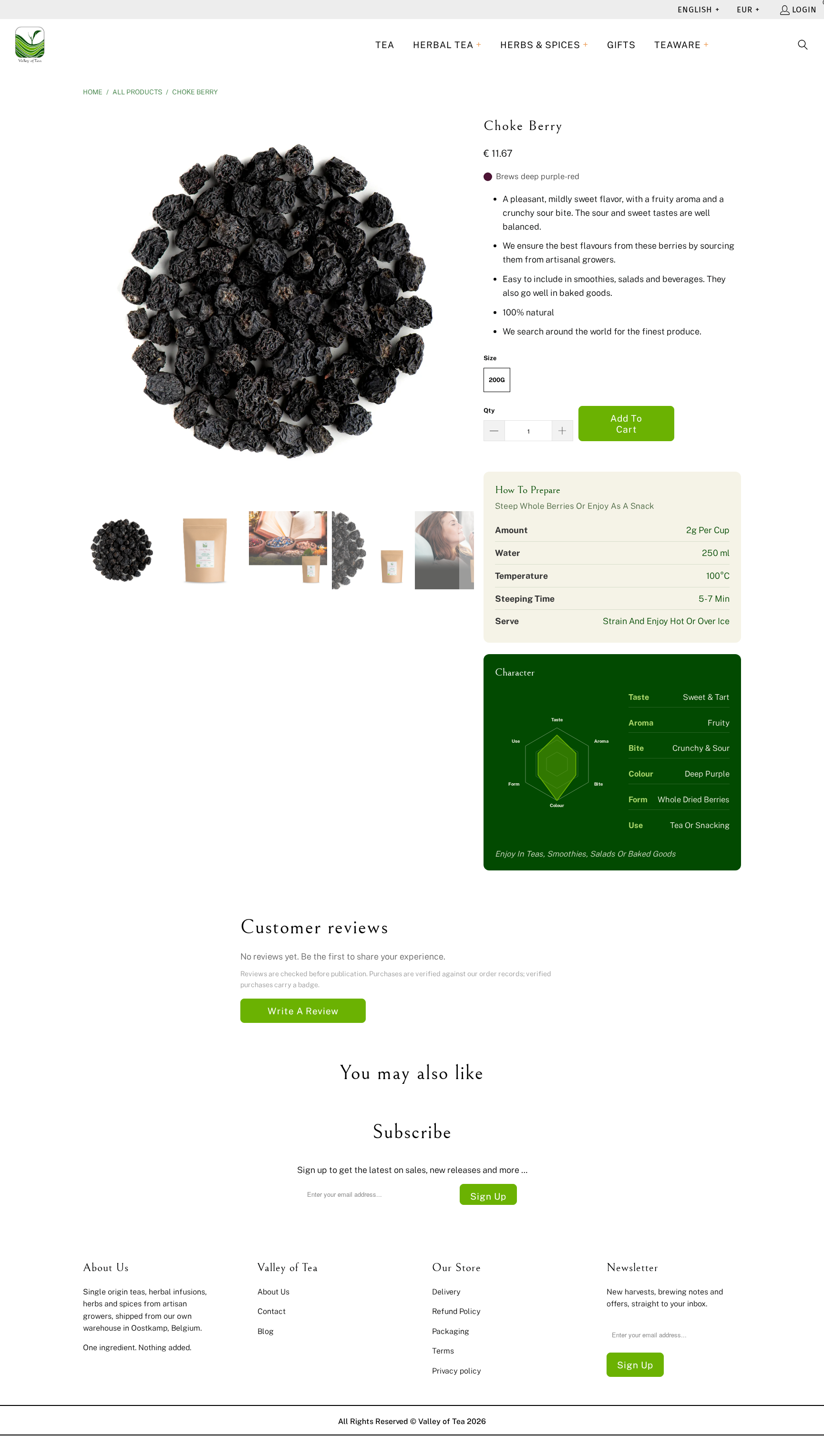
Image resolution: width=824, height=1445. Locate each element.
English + (699, 10)
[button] (447, 45)
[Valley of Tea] (30, 45)
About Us (273, 1291)
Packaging (450, 1331)
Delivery (446, 1291)
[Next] (466, 301)
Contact (272, 1311)
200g (497, 380)
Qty (489, 410)
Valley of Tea (441, 1421)
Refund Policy (456, 1311)
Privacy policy (456, 1370)
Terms (443, 1350)
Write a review (303, 1010)
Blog (266, 1331)
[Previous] (90, 301)
